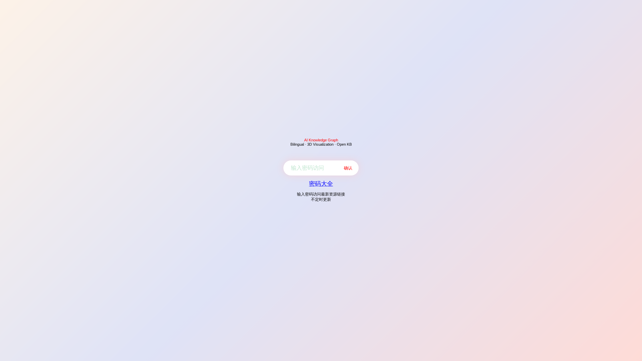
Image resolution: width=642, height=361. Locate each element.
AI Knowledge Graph (321, 140)
